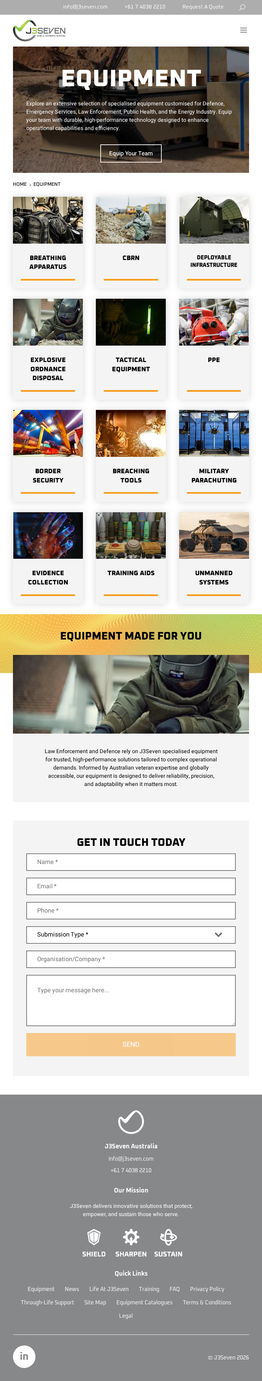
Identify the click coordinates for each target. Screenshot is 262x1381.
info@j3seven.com (85, 7)
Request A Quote (203, 7)
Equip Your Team (131, 153)
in (24, 1357)
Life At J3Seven (109, 1289)
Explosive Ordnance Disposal (48, 369)
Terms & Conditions (207, 1302)
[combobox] (131, 935)
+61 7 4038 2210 (145, 7)
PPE (214, 360)
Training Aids (131, 573)
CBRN (131, 258)
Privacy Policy (207, 1289)
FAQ (175, 1289)
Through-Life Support (47, 1302)
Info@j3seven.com (131, 1159)
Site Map (95, 1302)
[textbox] (124, 934)
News (72, 1289)
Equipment (41, 1289)
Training (149, 1289)
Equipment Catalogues (144, 1302)
